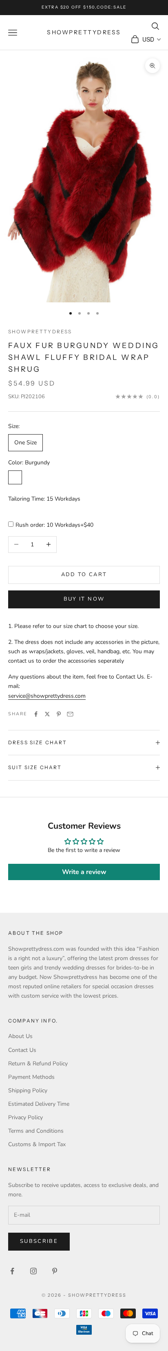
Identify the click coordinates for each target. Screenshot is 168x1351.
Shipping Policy (27, 1090)
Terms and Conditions (36, 1131)
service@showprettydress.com (47, 696)
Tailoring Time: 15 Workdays (44, 499)
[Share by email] (70, 714)
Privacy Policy (25, 1117)
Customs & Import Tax (37, 1144)
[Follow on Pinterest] (55, 1271)
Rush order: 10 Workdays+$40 (54, 525)
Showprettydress (40, 331)
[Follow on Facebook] (12, 1271)
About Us (20, 1036)
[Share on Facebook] (36, 714)
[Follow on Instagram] (33, 1271)
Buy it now (84, 599)
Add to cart (84, 574)
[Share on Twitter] (47, 714)
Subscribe (39, 1241)
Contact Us (22, 1050)
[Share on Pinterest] (58, 714)
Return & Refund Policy (38, 1063)
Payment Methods (31, 1077)
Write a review (84, 871)
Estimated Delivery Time (38, 1104)
